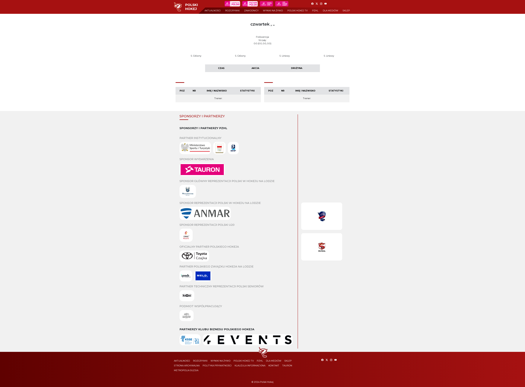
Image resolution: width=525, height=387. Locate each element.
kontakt (273, 365)
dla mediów (330, 10)
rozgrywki (232, 10)
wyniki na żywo (273, 10)
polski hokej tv (297, 10)
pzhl (315, 10)
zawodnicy (251, 10)
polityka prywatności (217, 365)
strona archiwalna (187, 365)
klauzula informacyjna (250, 365)
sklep (346, 10)
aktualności (213, 10)
